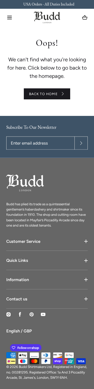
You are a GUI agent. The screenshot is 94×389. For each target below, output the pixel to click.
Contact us (16, 298)
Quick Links (17, 260)
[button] (9, 17)
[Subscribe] (81, 143)
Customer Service (23, 241)
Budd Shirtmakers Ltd (35, 367)
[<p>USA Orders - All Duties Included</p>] (47, 4)
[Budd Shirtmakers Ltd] (47, 17)
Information (17, 279)
